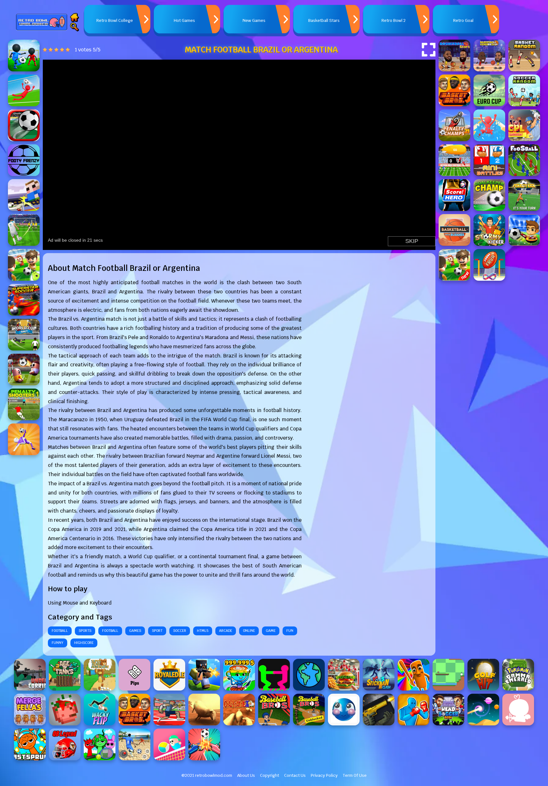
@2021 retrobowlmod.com (206, 775)
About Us (246, 775)
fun (289, 630)
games (135, 630)
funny (57, 642)
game (271, 630)
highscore (84, 642)
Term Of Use (355, 775)
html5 (202, 630)
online (249, 630)
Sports (85, 630)
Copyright (269, 775)
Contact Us (295, 775)
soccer (179, 630)
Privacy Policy (324, 775)
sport (157, 630)
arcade (225, 630)
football (60, 630)
